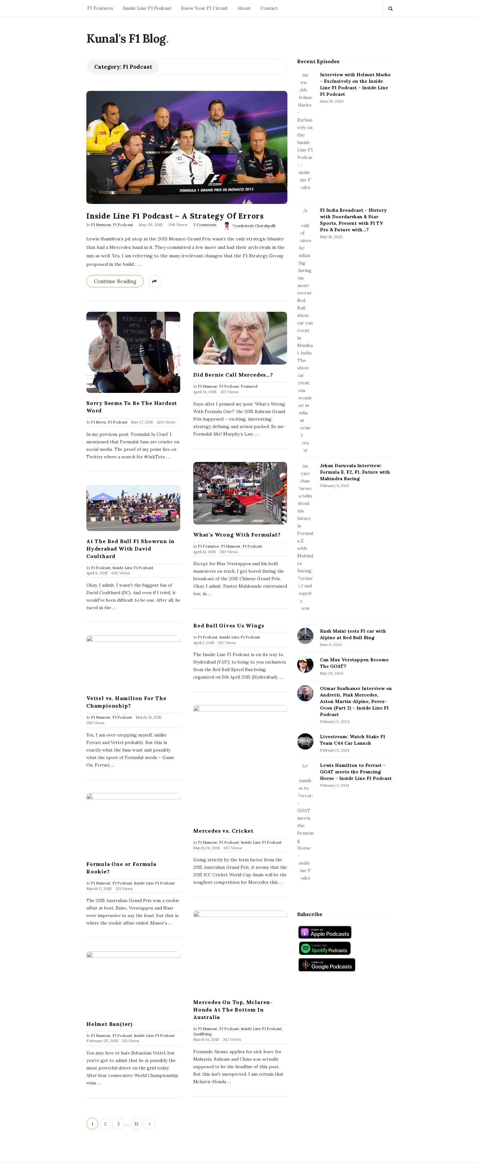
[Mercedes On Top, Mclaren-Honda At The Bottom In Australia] (240, 951)
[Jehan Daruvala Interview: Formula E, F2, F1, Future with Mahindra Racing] (305, 541)
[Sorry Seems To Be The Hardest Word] (133, 352)
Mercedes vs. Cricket (223, 830)
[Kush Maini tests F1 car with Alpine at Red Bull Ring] (305, 636)
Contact (269, 8)
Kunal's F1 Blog (126, 38)
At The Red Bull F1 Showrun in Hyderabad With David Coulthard (130, 548)
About (244, 8)
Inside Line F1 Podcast (147, 8)
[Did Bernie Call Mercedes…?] (240, 338)
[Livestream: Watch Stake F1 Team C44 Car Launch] (305, 741)
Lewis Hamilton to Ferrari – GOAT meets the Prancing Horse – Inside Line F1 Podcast (356, 771)
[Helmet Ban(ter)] (133, 982)
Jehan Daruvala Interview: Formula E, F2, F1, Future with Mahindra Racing (355, 472)
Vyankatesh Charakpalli (254, 225)
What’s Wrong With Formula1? (237, 534)
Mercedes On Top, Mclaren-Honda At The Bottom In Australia (233, 1009)
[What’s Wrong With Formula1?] (240, 493)
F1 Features (100, 8)
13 (136, 1124)
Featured (249, 386)
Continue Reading (115, 281)
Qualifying (202, 1033)
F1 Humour (101, 224)
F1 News (98, 422)
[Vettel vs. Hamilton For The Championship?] (133, 661)
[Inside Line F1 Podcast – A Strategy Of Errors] (186, 147)
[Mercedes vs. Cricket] (240, 763)
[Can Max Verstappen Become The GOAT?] (305, 664)
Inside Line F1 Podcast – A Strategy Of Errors (175, 216)
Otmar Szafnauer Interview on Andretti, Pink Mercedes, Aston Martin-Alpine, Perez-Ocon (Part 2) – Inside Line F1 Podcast (356, 701)
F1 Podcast (123, 224)
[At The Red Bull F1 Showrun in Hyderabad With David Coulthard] (133, 508)
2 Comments (205, 224)
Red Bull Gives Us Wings (228, 625)
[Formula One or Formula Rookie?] (133, 823)
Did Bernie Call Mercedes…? (233, 374)
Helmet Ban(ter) (109, 1024)
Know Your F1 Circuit (204, 8)
